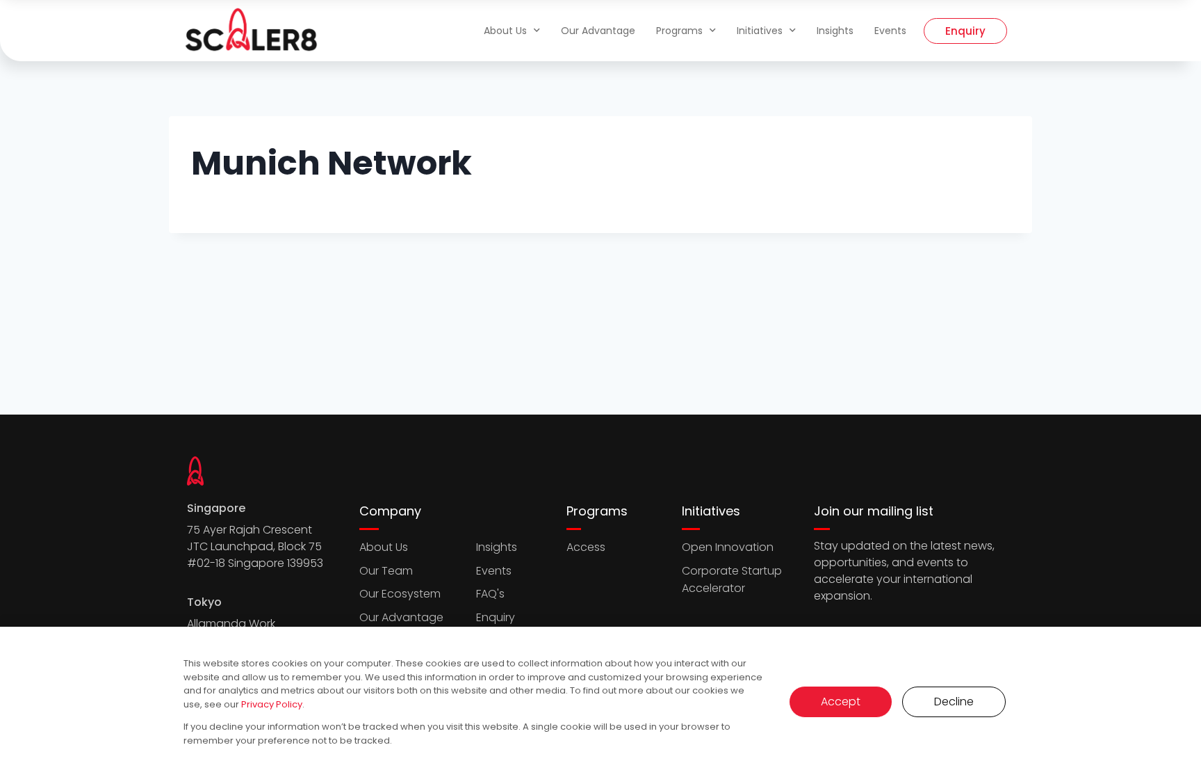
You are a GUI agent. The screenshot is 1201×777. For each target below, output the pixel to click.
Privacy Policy (271, 704)
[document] (600, 388)
